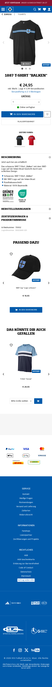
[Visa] (26, 449)
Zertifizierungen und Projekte (26, 539)
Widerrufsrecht (26, 515)
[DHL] (18, 462)
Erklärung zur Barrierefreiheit (26, 564)
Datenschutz (26, 572)
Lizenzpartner (26, 535)
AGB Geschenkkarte (26, 559)
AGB (26, 555)
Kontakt (26, 494)
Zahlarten (26, 511)
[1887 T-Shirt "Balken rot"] (31, 141)
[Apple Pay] (10, 456)
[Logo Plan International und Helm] (34, 604)
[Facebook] (14, 650)
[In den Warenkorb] (38, 401)
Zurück (7, 14)
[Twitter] (26, 650)
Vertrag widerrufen (26, 580)
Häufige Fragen (26, 498)
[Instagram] (20, 650)
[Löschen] (11, 253)
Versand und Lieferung (26, 507)
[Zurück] (3, 42)
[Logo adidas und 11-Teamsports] (7, 604)
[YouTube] (35, 650)
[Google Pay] (26, 456)
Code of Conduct (26, 568)
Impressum (26, 576)
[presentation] (3, 283)
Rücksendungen (26, 502)
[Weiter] (48, 42)
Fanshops (26, 531)
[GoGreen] (34, 462)
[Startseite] (10, 9)
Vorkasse (42, 456)
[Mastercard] (42, 449)
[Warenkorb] (39, 9)
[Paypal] (10, 449)
